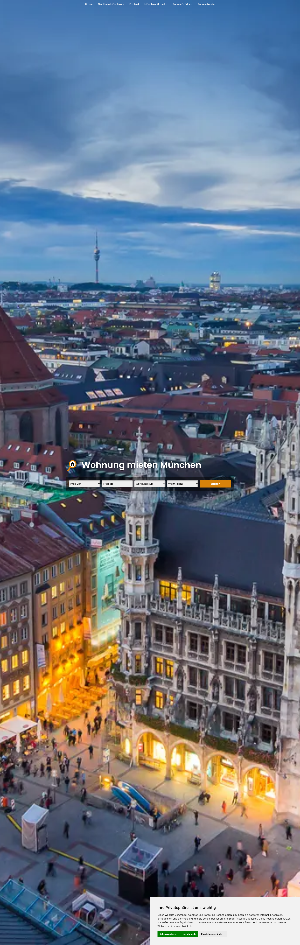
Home (88, 4)
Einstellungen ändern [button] (212, 934)
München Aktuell (154, 4)
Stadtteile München (110, 4)
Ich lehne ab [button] (189, 934)
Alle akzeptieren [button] (168, 934)
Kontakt (134, 4)
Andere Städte (181, 4)
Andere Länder (207, 4)
